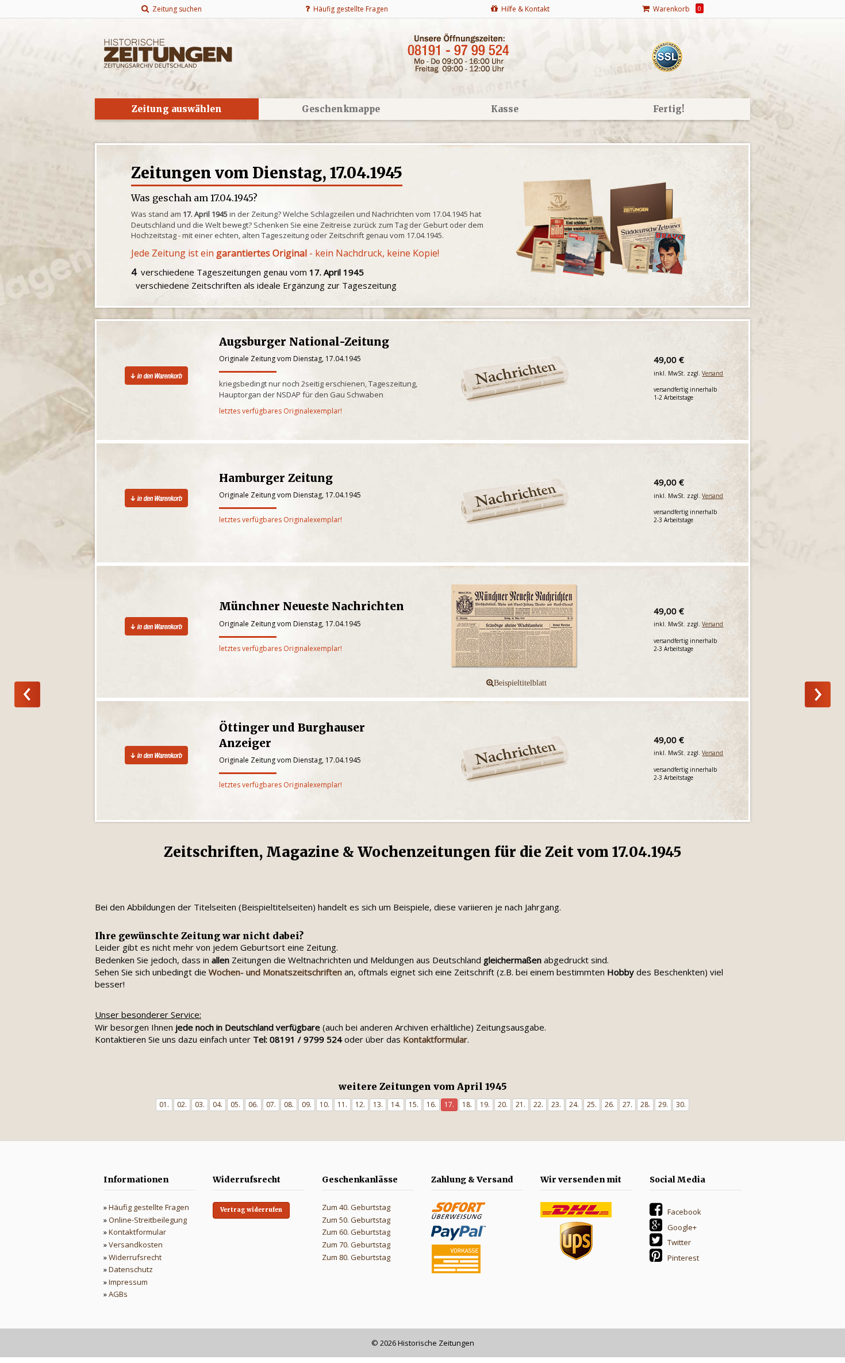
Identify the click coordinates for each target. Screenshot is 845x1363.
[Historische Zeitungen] (167, 52)
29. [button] (663, 1104)
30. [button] (681, 1104)
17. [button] (449, 1104)
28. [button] (645, 1104)
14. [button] (396, 1104)
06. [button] (253, 1104)
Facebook (684, 1212)
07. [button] (271, 1104)
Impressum (128, 1282)
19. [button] (485, 1104)
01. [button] (164, 1104)
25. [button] (592, 1104)
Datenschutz (131, 1269)
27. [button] (627, 1104)
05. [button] (235, 1104)
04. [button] (217, 1104)
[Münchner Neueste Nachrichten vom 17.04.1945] (536, 627)
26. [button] (609, 1104)
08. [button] (289, 1104)
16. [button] (431, 1104)
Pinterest (683, 1258)
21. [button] (520, 1104)
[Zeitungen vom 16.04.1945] (27, 694)
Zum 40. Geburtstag (356, 1207)
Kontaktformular (137, 1232)
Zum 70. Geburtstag (356, 1244)
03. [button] (200, 1104)
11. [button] (342, 1104)
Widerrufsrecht (135, 1257)
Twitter (679, 1242)
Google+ (682, 1227)
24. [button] (574, 1104)
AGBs (118, 1294)
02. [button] (182, 1104)
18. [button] (467, 1104)
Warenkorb (675, 9)
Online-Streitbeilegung (148, 1220)
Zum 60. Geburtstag (356, 1232)
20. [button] (503, 1104)
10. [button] (324, 1104)
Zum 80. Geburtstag (356, 1257)
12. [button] (360, 1104)
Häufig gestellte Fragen (149, 1207)
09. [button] (307, 1104)
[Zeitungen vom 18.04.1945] (818, 694)
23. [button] (556, 1104)
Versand (712, 373)
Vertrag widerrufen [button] (251, 1209)
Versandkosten (136, 1244)
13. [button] (378, 1104)
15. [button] (413, 1104)
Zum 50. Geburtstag (356, 1220)
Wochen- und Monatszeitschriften (275, 972)
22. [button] (538, 1104)
